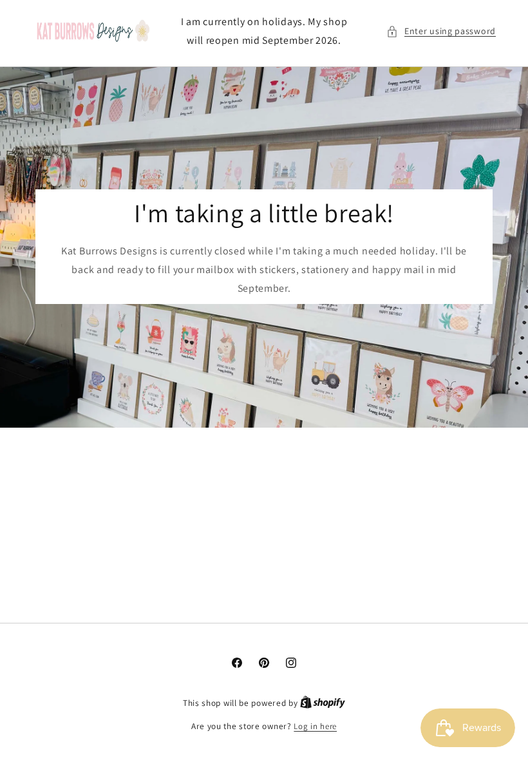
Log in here (315, 726)
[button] (441, 31)
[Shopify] (322, 703)
